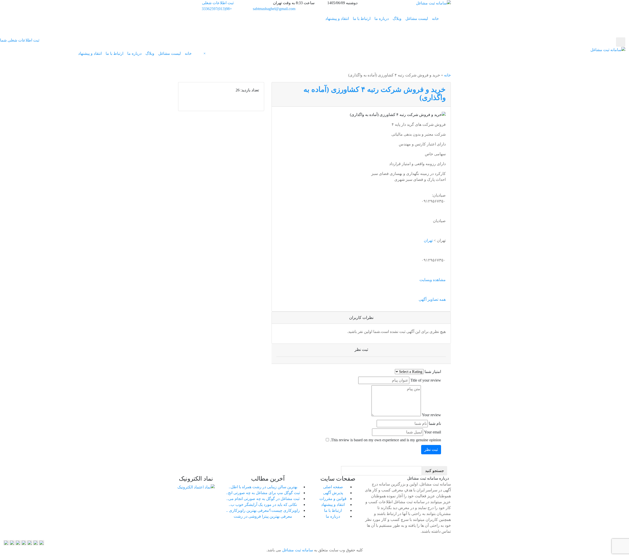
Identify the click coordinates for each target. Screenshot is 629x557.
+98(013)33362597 (217, 9)
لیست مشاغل (416, 18)
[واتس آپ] (17, 542)
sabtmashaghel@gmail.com (274, 9)
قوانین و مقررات (332, 499)
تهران (428, 240)
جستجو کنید (434, 471)
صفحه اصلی (333, 487)
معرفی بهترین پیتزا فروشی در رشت (263, 516)
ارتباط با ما (362, 18)
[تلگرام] (35, 542)
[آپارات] (41, 542)
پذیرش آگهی (333, 493)
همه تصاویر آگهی (432, 299)
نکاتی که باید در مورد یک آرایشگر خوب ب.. (263, 504)
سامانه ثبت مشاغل (297, 550)
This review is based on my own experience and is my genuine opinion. (385, 440)
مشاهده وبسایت (432, 280)
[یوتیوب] (6, 542)
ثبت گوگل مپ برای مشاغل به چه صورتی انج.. (263, 493)
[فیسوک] (12, 542)
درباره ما (381, 18)
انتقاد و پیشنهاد (337, 18)
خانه (435, 18)
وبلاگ (397, 18)
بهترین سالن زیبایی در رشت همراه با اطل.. (263, 487)
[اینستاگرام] (23, 542)
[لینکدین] (29, 542)
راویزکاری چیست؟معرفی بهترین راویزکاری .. (263, 510)
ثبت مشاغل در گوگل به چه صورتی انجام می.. (263, 499)
